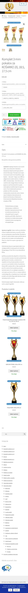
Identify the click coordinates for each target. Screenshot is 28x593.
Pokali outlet (7, 475)
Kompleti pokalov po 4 (9, 451)
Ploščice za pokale (8, 472)
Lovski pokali (8, 512)
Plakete (5, 470)
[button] (24, 24)
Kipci (5, 446)
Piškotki (16, 590)
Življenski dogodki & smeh (11, 544)
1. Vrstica (4, 82)
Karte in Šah (8, 501)
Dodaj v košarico (14, 115)
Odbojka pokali (9, 517)
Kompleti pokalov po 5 (9, 454)
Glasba (7, 496)
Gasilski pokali (8, 493)
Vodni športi (8, 541)
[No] (26, 588)
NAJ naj (9, 546)
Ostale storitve (7, 467)
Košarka (18, 16)
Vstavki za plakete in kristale (11, 554)
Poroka (8, 551)
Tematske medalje (8, 483)
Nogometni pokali (9, 515)
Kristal (5, 456)
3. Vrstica (4, 102)
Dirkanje (7, 491)
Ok (10, 590)
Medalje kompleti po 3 (9, 459)
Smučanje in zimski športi (11, 528)
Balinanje (7, 488)
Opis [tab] (3, 144)
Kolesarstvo (8, 504)
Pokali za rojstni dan (12, 549)
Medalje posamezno (8, 462)
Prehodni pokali (9, 520)
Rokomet (7, 525)
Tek (6, 536)
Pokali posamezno (8, 480)
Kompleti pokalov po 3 (9, 449)
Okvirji (5, 464)
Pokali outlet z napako (9, 478)
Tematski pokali (11, 16)
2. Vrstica (4, 91)
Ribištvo (7, 522)
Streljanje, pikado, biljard (11, 533)
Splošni (7, 530)
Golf (6, 499)
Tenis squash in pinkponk (11, 538)
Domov (5, 16)
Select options (14, 327)
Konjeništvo (8, 507)
